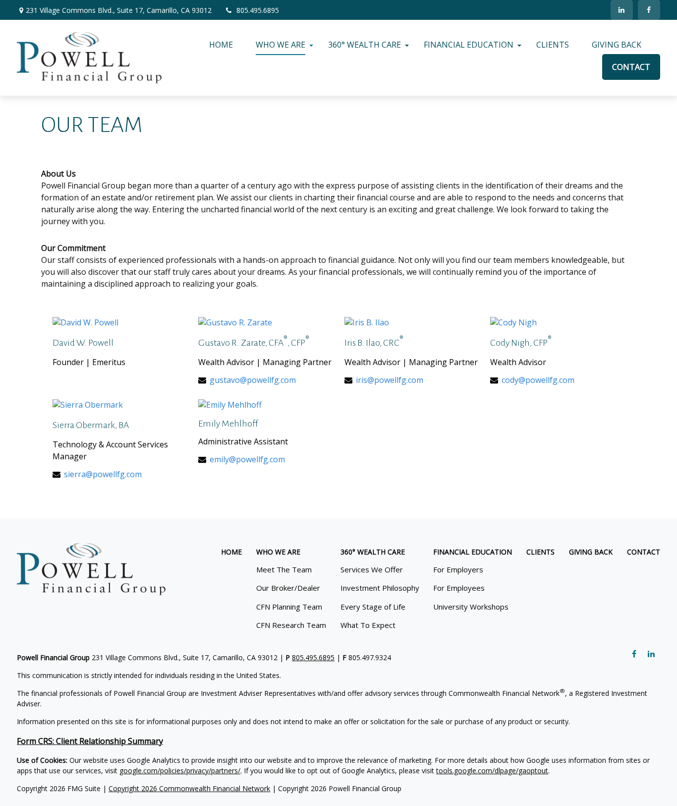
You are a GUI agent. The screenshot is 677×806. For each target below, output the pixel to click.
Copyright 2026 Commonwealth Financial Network (189, 788)
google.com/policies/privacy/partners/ (179, 770)
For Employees (459, 588)
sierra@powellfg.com (103, 474)
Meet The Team (284, 569)
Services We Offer (371, 569)
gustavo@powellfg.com (253, 379)
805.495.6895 (257, 10)
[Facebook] (649, 10)
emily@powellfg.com (247, 459)
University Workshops (470, 607)
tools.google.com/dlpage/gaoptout (492, 770)
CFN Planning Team (289, 607)
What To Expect (367, 625)
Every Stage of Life (372, 607)
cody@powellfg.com (538, 379)
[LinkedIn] (622, 10)
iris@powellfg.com (389, 379)
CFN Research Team (291, 625)
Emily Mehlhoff (228, 424)
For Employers (458, 569)
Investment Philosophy (379, 588)
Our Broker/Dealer (288, 588)
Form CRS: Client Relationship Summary (90, 741)
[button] (221, 44)
